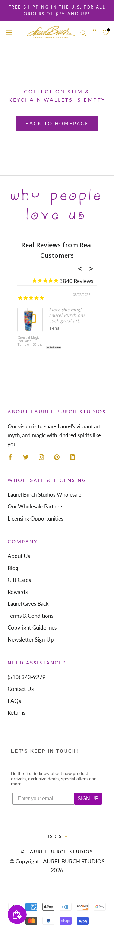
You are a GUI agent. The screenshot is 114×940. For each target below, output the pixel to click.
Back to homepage (57, 123)
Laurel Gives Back (28, 603)
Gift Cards (19, 579)
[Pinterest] (57, 456)
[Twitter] (25, 456)
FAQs (14, 701)
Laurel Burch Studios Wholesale (44, 494)
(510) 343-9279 (27, 677)
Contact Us (21, 688)
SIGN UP (88, 798)
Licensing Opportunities (35, 518)
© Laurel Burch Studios (57, 851)
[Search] (83, 32)
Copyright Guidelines (32, 627)
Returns (16, 712)
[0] (105, 32)
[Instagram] (41, 456)
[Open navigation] (9, 32)
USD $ (54, 836)
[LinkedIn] (72, 456)
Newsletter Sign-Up (31, 639)
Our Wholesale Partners (35, 506)
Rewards (18, 592)
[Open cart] (94, 32)
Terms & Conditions (30, 615)
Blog (13, 568)
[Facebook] (10, 456)
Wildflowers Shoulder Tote (60, 339)
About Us (19, 556)
